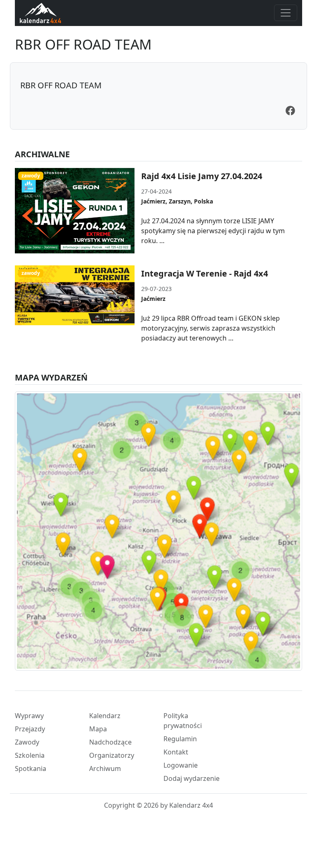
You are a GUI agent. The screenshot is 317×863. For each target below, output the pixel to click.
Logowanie (180, 765)
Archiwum (105, 768)
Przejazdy (30, 728)
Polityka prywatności (182, 720)
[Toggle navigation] (285, 13)
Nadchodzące (110, 742)
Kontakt (175, 752)
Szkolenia (30, 755)
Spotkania (30, 768)
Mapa (98, 728)
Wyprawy (29, 715)
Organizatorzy (111, 755)
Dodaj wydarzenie (191, 778)
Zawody (27, 742)
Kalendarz (105, 715)
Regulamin (180, 738)
